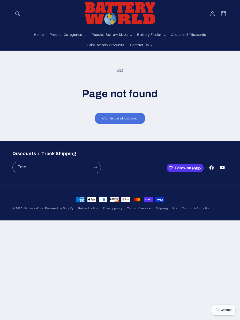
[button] (17, 13)
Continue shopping (120, 118)
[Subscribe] (95, 167)
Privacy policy (113, 208)
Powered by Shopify (59, 208)
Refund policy (88, 208)
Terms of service (139, 208)
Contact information (196, 208)
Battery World (34, 208)
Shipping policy (166, 208)
